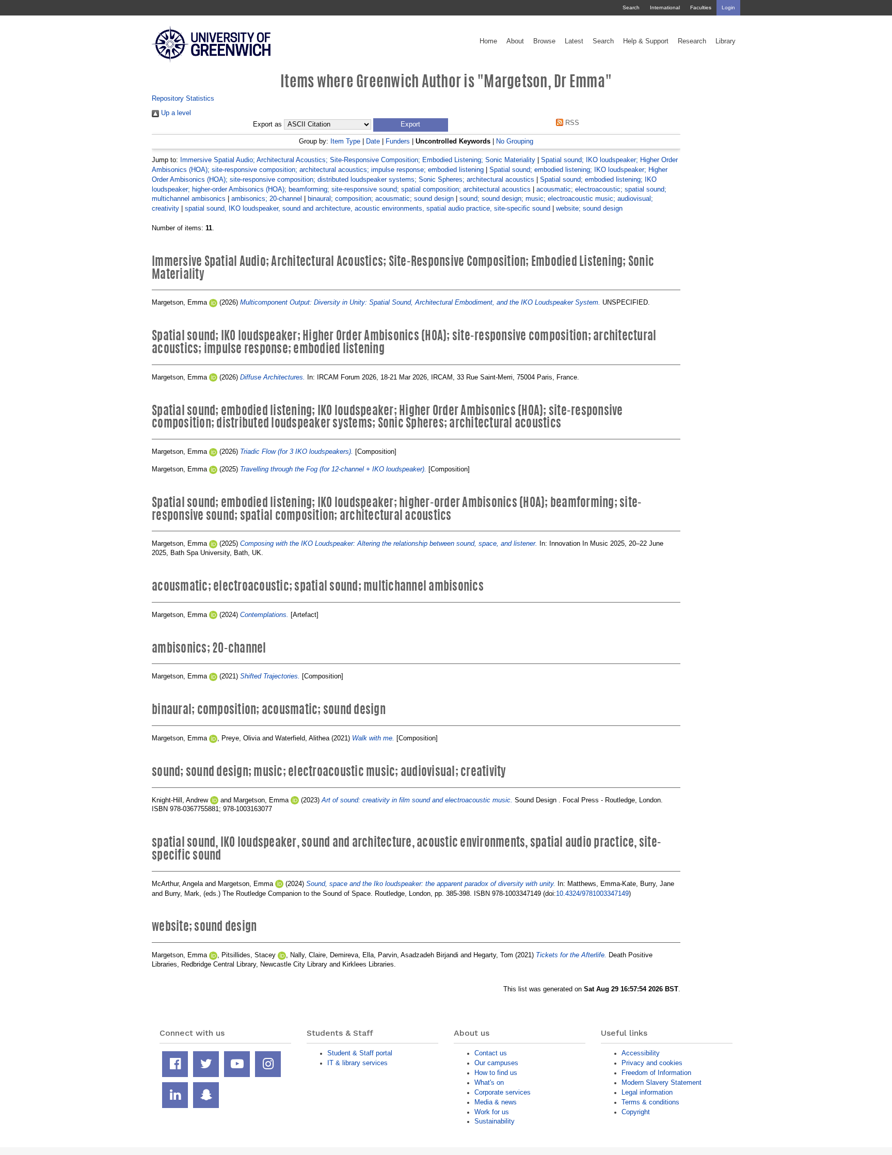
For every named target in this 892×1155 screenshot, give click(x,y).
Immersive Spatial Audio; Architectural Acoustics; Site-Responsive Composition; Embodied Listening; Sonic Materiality (357, 160)
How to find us (495, 1073)
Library (725, 41)
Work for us (491, 1112)
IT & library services (357, 1063)
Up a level (175, 113)
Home (488, 41)
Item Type (345, 141)
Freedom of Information (656, 1073)
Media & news (495, 1102)
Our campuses (496, 1063)
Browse (544, 41)
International (665, 7)
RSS (571, 122)
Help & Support (645, 41)
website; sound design (589, 208)
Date (373, 141)
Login (728, 7)
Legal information (647, 1092)
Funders (398, 141)
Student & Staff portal (359, 1053)
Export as (267, 124)
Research (692, 41)
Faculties (700, 7)
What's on (489, 1082)
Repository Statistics (183, 98)
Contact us (490, 1053)
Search (631, 7)
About (515, 41)
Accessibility (641, 1053)
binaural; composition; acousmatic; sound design (381, 198)
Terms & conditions (650, 1102)
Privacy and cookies (652, 1063)
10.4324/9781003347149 (592, 893)
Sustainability (494, 1121)
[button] (410, 125)
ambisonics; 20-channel (266, 198)
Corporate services (502, 1092)
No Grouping (514, 141)
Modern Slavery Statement (662, 1082)
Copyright (636, 1112)
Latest (574, 41)
